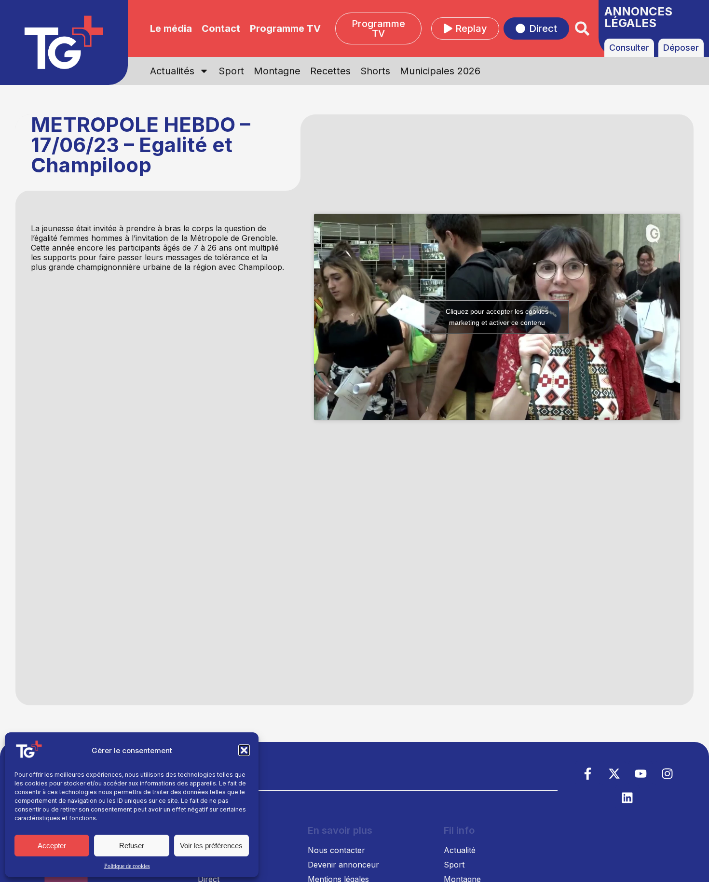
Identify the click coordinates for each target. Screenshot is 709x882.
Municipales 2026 (440, 71)
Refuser (131, 845)
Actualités (172, 71)
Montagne (277, 71)
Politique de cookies (127, 866)
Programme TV (285, 28)
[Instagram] (667, 773)
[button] (244, 750)
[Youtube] (640, 773)
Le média (171, 28)
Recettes (330, 71)
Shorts (375, 71)
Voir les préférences (211, 845)
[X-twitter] (614, 773)
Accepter (52, 845)
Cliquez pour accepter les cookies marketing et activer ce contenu (497, 317)
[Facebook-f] (587, 773)
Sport (231, 71)
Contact (221, 28)
